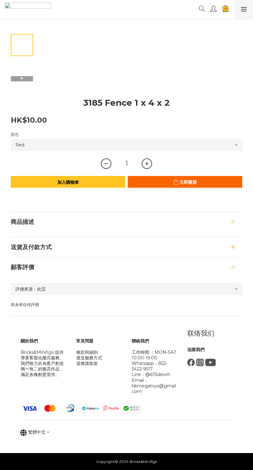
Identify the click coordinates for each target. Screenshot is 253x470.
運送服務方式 (89, 358)
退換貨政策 (87, 363)
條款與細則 (87, 352)
